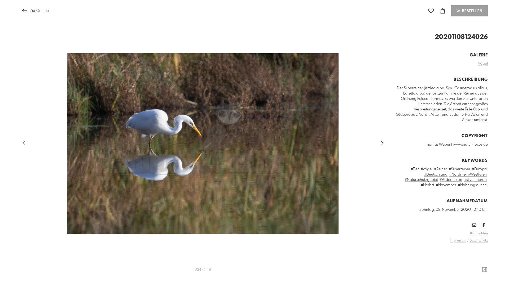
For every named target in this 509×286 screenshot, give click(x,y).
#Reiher (440, 169)
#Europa (479, 169)
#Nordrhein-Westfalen (468, 174)
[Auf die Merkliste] (431, 11)
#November (446, 185)
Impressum (458, 240)
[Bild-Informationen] (484, 270)
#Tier (415, 169)
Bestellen (471, 11)
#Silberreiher (459, 169)
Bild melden (479, 233)
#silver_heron (475, 180)
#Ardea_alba (451, 180)
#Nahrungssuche (472, 185)
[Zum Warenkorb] (443, 11)
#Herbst (427, 185)
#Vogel (426, 169)
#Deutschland (435, 174)
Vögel (483, 63)
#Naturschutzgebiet (421, 180)
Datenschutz (478, 240)
